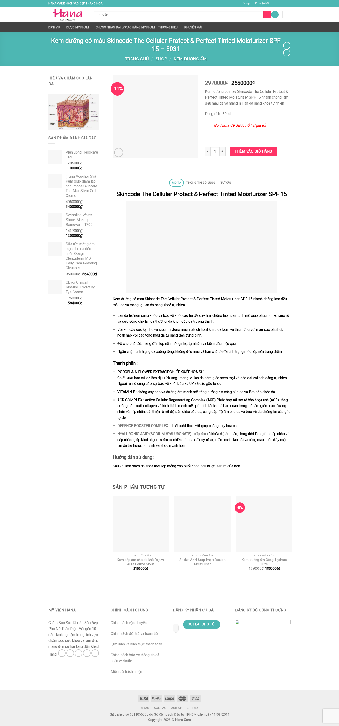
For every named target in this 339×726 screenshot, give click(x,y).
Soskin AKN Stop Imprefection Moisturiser (202, 562)
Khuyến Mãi (262, 3)
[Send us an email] (288, 3)
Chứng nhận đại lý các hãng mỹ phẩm (125, 27)
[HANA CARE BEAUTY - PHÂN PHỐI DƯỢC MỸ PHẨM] (67, 15)
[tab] (176, 183)
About (146, 707)
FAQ (195, 707)
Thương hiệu (168, 27)
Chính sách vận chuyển (129, 623)
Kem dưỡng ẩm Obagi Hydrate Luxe (264, 562)
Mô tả (176, 182)
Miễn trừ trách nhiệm (127, 671)
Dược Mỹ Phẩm (77, 27)
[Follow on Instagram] (279, 3)
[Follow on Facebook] (275, 3)
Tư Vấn (226, 182)
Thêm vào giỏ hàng (253, 151)
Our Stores (180, 707)
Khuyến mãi (193, 27)
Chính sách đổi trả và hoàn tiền (135, 633)
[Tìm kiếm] (267, 15)
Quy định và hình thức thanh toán (136, 644)
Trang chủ (137, 58)
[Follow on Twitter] (283, 3)
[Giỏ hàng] (288, 14)
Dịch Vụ (54, 27)
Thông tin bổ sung (200, 182)
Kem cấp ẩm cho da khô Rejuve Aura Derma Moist (141, 562)
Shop (246, 3)
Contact (161, 707)
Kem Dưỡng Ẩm (190, 58)
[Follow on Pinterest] (95, 653)
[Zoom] (118, 152)
